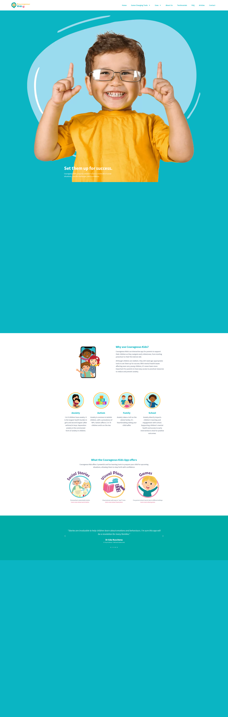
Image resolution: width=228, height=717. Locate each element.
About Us (169, 5)
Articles (202, 5)
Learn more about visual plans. (114, 502)
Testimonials (182, 5)
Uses (157, 5)
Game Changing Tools (139, 5)
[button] (112, 547)
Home (124, 5)
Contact (212, 5)
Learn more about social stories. (80, 502)
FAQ (193, 5)
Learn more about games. (147, 502)
